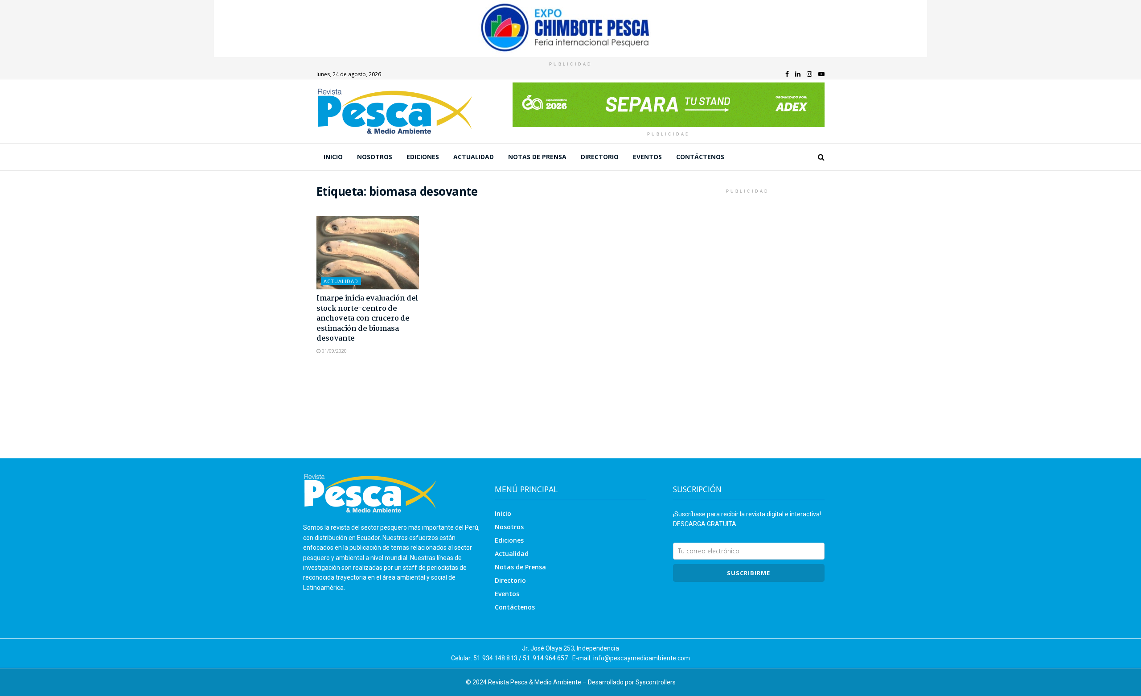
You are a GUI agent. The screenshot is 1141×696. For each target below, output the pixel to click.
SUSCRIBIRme (748, 573)
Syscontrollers (656, 682)
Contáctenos (700, 156)
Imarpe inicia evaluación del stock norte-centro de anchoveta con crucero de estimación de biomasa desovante (367, 318)
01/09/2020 (333, 350)
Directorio (600, 156)
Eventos (647, 156)
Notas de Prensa (537, 156)
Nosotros (374, 156)
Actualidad (473, 156)
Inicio (333, 156)
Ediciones (422, 156)
